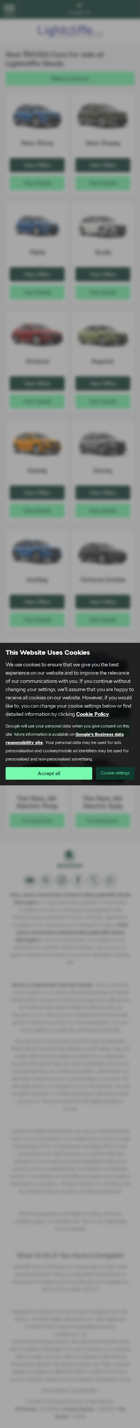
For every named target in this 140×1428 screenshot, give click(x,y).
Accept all (49, 773)
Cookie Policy (92, 714)
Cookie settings (115, 773)
